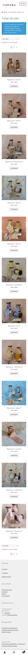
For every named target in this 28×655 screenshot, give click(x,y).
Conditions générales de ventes (10, 630)
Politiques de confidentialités (10, 628)
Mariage (4, 594)
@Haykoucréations (12, 615)
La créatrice (5, 573)
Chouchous (5, 592)
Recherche (14, 652)
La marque (4, 569)
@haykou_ (8, 613)
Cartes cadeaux (6, 596)
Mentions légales (6, 632)
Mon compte (4, 652)
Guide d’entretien (6, 576)
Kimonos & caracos (7, 590)
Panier (22, 651)
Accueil (5, 12)
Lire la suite (14, 86)
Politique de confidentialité (9, 644)
